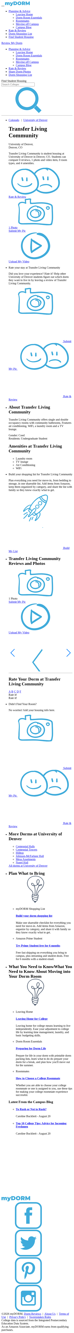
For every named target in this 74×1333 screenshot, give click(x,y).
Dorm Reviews (32, 1313)
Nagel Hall (22, 862)
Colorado (14, 120)
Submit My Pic (17, 230)
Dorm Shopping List (20, 33)
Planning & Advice (19, 11)
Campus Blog (23, 27)
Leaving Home (24, 14)
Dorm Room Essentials (29, 17)
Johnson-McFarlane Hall (30, 856)
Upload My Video (19, 261)
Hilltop (20, 852)
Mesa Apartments (26, 859)
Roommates (22, 20)
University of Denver (35, 120)
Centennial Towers (26, 849)
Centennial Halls (25, 846)
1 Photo (13, 227)
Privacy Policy (17, 1317)
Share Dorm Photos (20, 71)
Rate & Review (17, 30)
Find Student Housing (21, 36)
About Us (50, 1313)
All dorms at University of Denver (28, 865)
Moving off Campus (27, 24)
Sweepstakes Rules (40, 1317)
